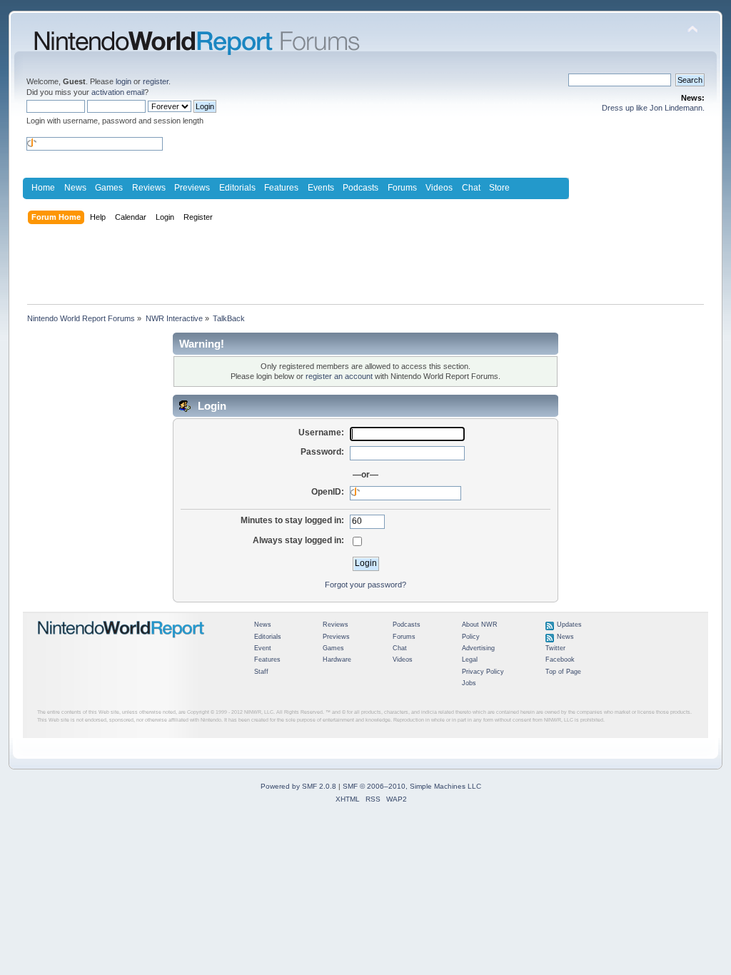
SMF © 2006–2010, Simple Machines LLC (412, 786)
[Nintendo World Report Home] (121, 644)
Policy (471, 636)
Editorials (237, 188)
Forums (402, 188)
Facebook (560, 659)
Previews (192, 188)
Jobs (469, 683)
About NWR (480, 624)
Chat (471, 188)
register (155, 81)
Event (262, 648)
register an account (339, 376)
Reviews (149, 188)
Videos (439, 188)
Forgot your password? (365, 584)
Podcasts (360, 188)
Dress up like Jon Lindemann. (653, 107)
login (123, 81)
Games (109, 188)
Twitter (555, 648)
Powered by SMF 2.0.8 (298, 786)
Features (281, 188)
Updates (569, 624)
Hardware (337, 659)
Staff (261, 671)
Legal (470, 659)
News (75, 188)
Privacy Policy (483, 671)
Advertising (478, 648)
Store (499, 188)
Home (43, 188)
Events (321, 188)
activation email (117, 92)
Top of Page (563, 671)
